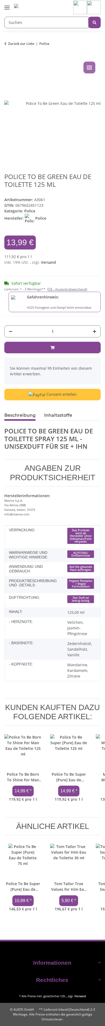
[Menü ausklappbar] (7, 3)
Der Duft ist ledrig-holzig (80, 599)
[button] (80, 7)
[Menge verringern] (10, 331)
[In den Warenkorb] (52, 347)
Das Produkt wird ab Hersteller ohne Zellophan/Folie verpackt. (81, 535)
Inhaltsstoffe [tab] (58, 415)
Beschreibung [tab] (20, 415)
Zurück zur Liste (21, 43)
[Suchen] (94, 22)
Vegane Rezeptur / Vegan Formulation (81, 583)
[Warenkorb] (94, 7)
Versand (48, 262)
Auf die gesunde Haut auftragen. (80, 568)
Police (29, 210)
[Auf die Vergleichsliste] (89, 67)
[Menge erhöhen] (94, 331)
